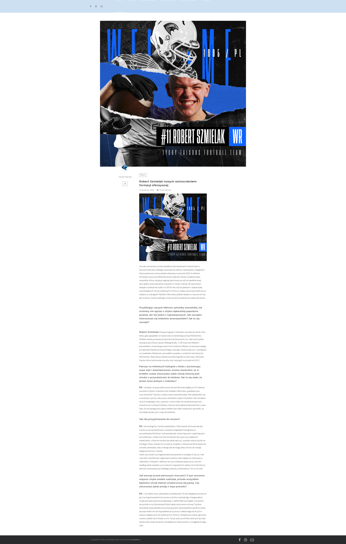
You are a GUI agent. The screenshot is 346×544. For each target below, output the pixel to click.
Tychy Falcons (125, 176)
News (142, 175)
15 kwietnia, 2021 (146, 190)
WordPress (136, 540)
